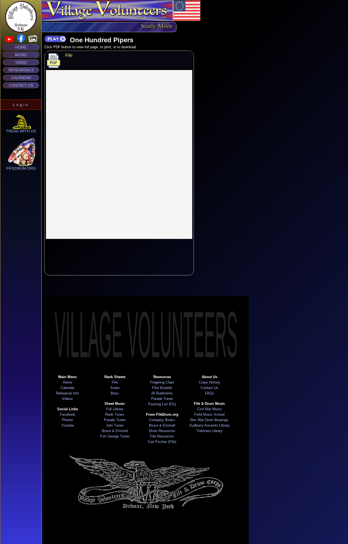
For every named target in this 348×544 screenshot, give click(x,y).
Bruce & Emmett (115, 431)
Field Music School (209, 414)
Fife (115, 382)
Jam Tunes (115, 425)
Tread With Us (21, 131)
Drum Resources (162, 431)
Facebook (67, 414)
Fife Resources (162, 436)
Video (21, 62)
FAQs (209, 393)
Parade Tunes (115, 420)
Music (21, 55)
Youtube (67, 425)
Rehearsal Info (67, 393)
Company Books (162, 420)
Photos (67, 420)
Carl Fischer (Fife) (162, 442)
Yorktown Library (209, 431)
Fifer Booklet (162, 388)
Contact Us (21, 85)
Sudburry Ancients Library (209, 425)
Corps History (209, 382)
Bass (115, 393)
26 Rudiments (162, 393)
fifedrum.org (21, 168)
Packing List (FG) (162, 404)
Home (21, 47)
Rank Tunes (114, 414)
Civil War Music (209, 409)
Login (21, 104)
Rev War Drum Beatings (209, 420)
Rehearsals (20, 70)
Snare (114, 388)
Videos (67, 399)
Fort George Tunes (115, 436)
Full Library (114, 409)
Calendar (21, 77)
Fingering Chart (162, 382)
